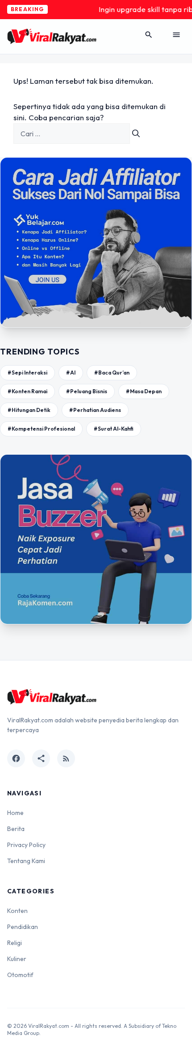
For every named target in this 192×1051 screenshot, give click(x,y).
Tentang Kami (26, 861)
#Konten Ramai (27, 391)
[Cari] (136, 133)
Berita (16, 829)
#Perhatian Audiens (95, 410)
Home (15, 813)
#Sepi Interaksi (27, 372)
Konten (17, 911)
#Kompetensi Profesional (41, 428)
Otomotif (20, 975)
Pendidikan (22, 927)
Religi (14, 943)
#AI (70, 372)
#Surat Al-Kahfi (114, 428)
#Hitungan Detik (29, 410)
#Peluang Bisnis (86, 391)
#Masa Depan (144, 391)
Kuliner (16, 959)
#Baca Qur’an (111, 372)
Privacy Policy (26, 845)
